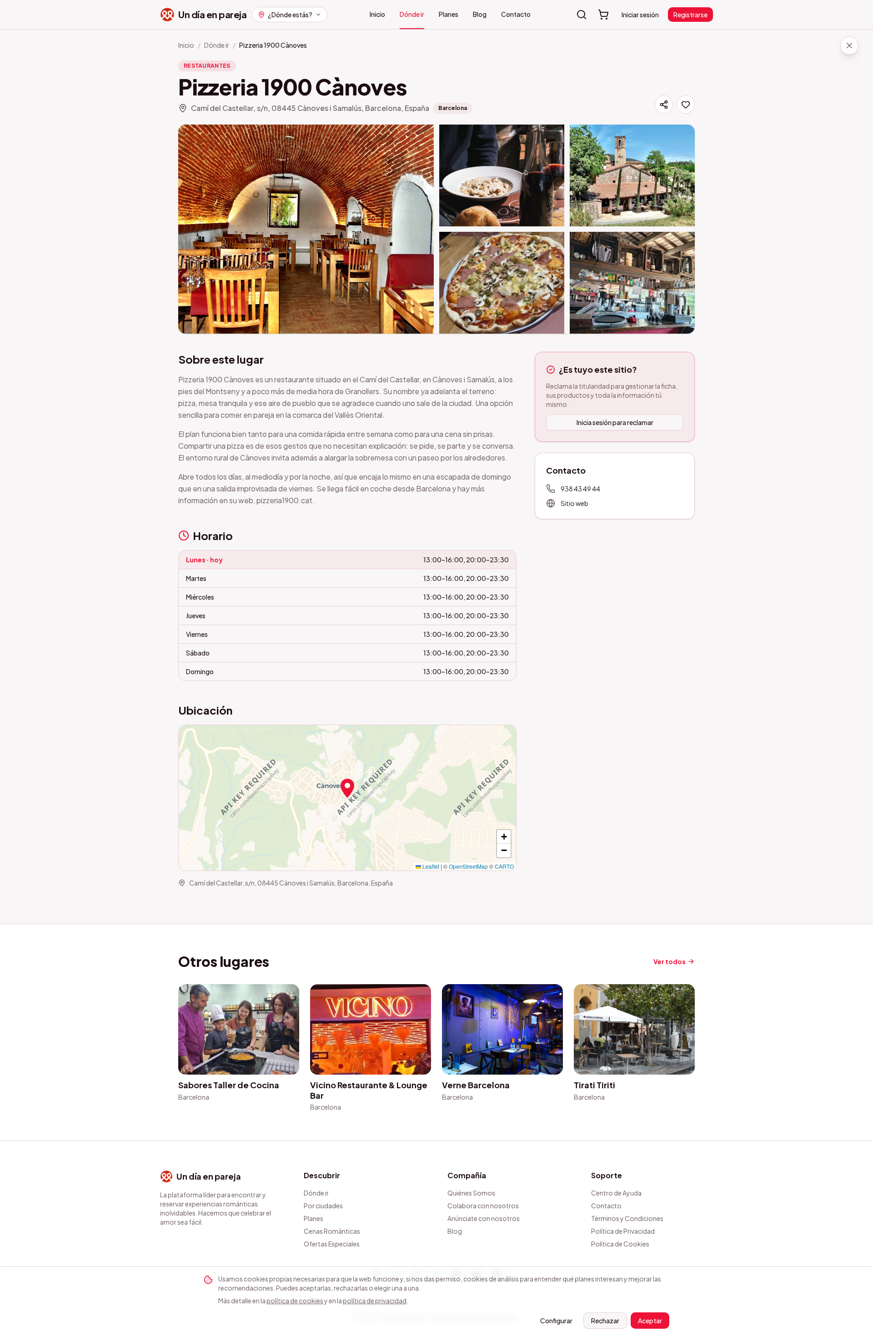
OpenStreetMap (468, 866)
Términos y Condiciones (627, 1218)
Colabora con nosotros (483, 1205)
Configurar (556, 1320)
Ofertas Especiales (332, 1244)
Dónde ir (412, 14)
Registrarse (690, 14)
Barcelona (452, 108)
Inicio (377, 14)
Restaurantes (207, 65)
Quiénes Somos (471, 1193)
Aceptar (650, 1320)
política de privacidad (374, 1300)
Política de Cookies (620, 1244)
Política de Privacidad (623, 1231)
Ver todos (669, 961)
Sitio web (574, 503)
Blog (480, 14)
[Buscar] (581, 14)
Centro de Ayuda (616, 1193)
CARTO (504, 866)
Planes (448, 14)
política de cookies (294, 1300)
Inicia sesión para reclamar (615, 422)
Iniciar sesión (640, 14)
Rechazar (605, 1320)
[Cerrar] (849, 45)
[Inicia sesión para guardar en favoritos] (686, 104)
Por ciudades (323, 1205)
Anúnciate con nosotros (483, 1218)
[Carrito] (603, 14)
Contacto (516, 14)
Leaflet (430, 866)
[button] (347, 788)
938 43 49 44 (580, 489)
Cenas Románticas (332, 1231)
